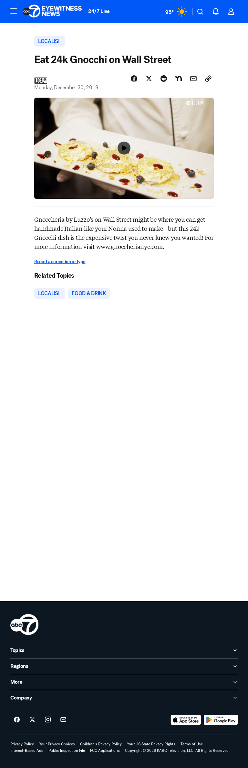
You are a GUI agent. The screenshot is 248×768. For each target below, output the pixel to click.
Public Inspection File (66, 750)
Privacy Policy (22, 744)
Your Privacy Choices (57, 744)
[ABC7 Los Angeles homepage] (52, 12)
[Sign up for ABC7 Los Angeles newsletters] (63, 719)
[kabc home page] (24, 624)
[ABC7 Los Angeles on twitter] (32, 719)
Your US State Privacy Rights (151, 744)
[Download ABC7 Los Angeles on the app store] (186, 720)
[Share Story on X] (148, 78)
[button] (13, 11)
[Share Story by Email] (193, 78)
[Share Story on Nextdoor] (178, 78)
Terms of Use (192, 744)
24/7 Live (99, 11)
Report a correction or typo (59, 262)
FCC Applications (105, 750)
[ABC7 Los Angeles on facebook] (16, 719)
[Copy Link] (208, 78)
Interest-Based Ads (26, 750)
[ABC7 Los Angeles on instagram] (47, 719)
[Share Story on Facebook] (134, 78)
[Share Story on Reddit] (163, 78)
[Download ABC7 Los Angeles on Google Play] (221, 720)
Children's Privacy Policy (101, 744)
